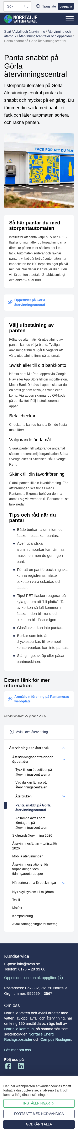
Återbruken (23, 796)
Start (7, 31)
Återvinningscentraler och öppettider (45, 36)
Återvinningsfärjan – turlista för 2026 (34, 846)
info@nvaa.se (28, 964)
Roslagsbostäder (18, 1039)
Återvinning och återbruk (29, 748)
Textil (16, 900)
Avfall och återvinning (29, 31)
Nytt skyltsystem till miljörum (33, 892)
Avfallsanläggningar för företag (34, 924)
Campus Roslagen (55, 1039)
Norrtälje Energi (41, 1034)
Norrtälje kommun (19, 1029)
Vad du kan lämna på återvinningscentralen (31, 785)
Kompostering (22, 916)
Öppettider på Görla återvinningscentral (29, 302)
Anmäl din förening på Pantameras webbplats (41, 699)
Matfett (17, 908)
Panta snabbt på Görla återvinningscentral (33, 808)
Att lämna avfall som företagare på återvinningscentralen (31, 822)
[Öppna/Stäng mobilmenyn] (69, 19)
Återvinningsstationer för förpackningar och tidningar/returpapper (30, 869)
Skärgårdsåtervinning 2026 (32, 835)
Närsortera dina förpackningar (34, 882)
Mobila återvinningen (27, 856)
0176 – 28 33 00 (31, 969)
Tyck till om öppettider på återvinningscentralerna (33, 772)
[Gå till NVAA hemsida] (20, 19)
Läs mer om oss (17, 1050)
